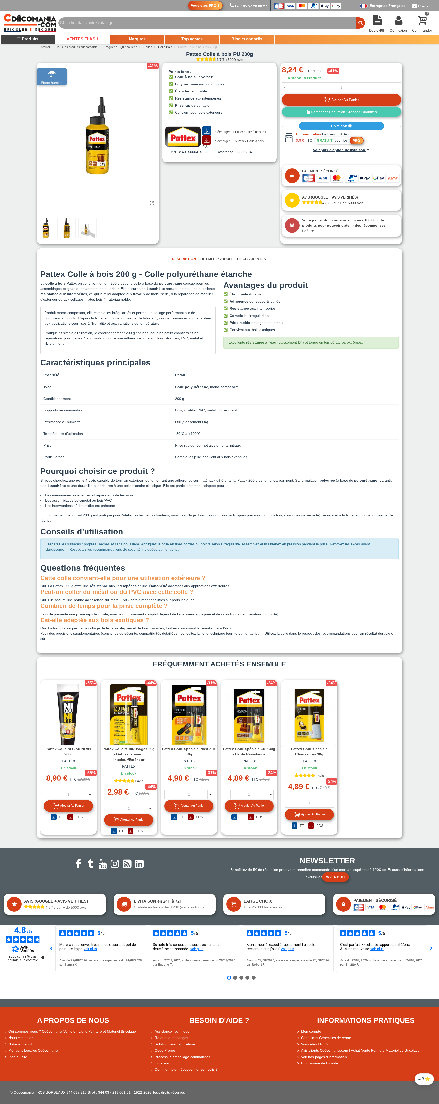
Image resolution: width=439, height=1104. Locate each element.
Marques (137, 39)
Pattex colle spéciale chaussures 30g (309, 751)
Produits (30, 39)
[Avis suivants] (431, 948)
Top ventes (192, 39)
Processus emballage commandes (182, 1057)
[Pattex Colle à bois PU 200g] (152, 203)
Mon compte (311, 1031)
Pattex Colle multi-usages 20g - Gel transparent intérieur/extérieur (129, 754)
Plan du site (17, 1057)
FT (61, 817)
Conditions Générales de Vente (326, 1038)
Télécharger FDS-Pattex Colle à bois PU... (233, 144)
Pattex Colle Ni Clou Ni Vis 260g (68, 751)
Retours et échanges (171, 1038)
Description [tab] (184, 259)
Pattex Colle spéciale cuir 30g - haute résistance (249, 751)
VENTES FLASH (82, 39)
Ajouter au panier (72, 806)
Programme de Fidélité (319, 1063)
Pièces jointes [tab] (251, 259)
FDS (78, 817)
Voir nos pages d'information (324, 1057)
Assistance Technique (172, 1031)
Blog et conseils (246, 39)
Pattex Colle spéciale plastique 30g (189, 751)
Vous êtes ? (205, 5)
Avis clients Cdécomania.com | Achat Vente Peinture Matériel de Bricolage (360, 1050)
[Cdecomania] (30, 23)
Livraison (339, 126)
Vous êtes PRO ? (314, 1044)
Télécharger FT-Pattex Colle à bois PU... (240, 132)
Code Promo (165, 1050)
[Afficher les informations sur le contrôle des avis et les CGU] (43, 957)
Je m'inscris (338, 877)
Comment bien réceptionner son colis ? (186, 1069)
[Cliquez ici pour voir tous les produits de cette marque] (183, 136)
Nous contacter (20, 1038)
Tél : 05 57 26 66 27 (250, 6)
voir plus (90, 949)
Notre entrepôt (20, 1044)
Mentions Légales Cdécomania (33, 1050)
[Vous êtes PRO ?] (298, 1044)
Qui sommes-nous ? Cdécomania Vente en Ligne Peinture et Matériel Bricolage (72, 1031)
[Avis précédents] (51, 948)
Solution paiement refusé (175, 1044)
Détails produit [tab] (216, 259)
